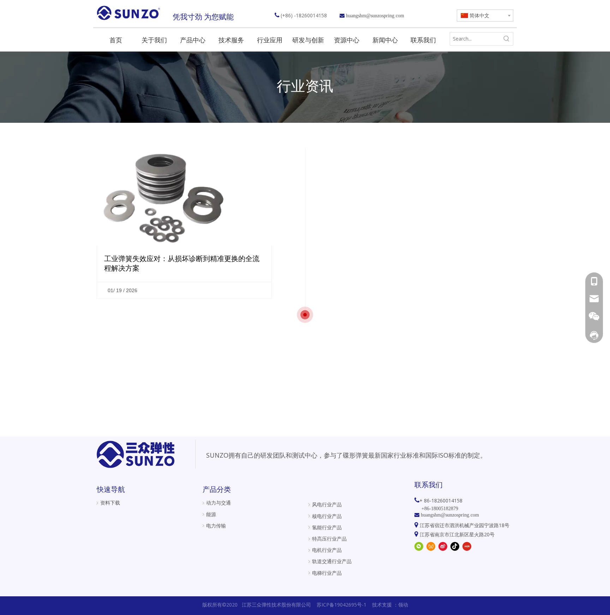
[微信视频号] (430, 546)
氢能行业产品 (327, 527)
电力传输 (216, 525)
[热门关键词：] (506, 38)
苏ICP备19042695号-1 (341, 604)
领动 (403, 604)
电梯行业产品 (327, 572)
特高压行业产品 (329, 538)
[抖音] (454, 546)
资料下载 (110, 502)
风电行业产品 (327, 504)
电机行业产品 (327, 550)
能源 (211, 514)
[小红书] (466, 546)
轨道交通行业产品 (332, 561)
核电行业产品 (327, 516)
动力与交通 (218, 502)
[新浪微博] (442, 546)
